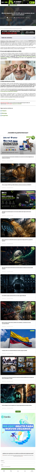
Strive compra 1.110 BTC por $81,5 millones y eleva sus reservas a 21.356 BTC (16, 184)
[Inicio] (4, 470)
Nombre (2, 460)
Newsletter (32, 471)
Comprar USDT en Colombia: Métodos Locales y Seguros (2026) (14, 350)
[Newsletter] (32, 470)
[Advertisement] (18, 124)
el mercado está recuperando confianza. (8, 91)
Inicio (4, 471)
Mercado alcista (12, 99)
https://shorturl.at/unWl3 (17, 103)
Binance (2, 99)
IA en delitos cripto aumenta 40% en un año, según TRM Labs (14, 295)
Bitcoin (28, 17)
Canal (25, 471)
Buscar (11, 471)
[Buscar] (11, 470)
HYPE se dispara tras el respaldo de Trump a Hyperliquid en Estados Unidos (17, 405)
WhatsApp (4, 113)
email (2, 464)
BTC (8, 99)
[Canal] (25, 470)
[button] (34, 37)
